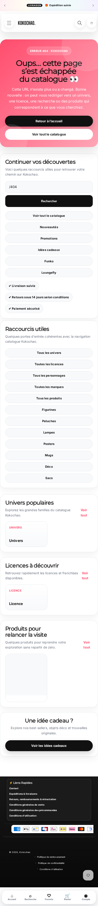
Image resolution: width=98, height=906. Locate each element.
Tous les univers (49, 353)
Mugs (49, 455)
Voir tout (84, 512)
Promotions (49, 238)
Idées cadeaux (49, 250)
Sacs (49, 478)
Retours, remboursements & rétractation (32, 799)
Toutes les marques (49, 387)
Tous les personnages (49, 375)
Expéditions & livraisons (23, 793)
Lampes (49, 432)
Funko (49, 261)
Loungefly (48, 272)
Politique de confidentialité (51, 863)
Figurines (49, 409)
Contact (13, 788)
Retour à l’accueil (49, 121)
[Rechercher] (80, 23)
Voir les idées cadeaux (49, 746)
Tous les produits (49, 398)
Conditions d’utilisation (51, 869)
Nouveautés (49, 227)
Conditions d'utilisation (22, 815)
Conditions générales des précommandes (33, 810)
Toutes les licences (49, 364)
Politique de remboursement (51, 857)
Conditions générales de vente (26, 804)
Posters (49, 444)
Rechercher (49, 201)
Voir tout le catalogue (49, 134)
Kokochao (24, 852)
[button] (91, 23)
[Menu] (9, 23)
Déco (49, 466)
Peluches (49, 421)
